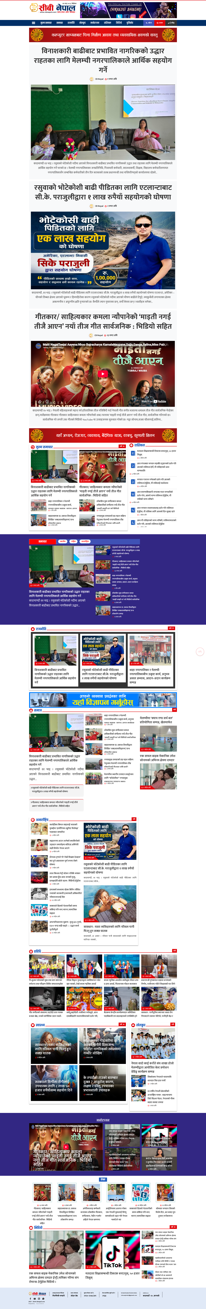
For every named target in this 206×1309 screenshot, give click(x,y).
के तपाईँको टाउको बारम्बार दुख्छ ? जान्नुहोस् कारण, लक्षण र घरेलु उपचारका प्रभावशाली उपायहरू (100, 1084)
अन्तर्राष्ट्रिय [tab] (85, 541)
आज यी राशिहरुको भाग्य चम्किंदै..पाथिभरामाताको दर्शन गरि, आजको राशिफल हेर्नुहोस (156, 524)
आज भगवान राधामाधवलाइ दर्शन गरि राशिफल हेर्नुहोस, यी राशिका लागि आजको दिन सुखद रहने (156, 511)
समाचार (60, 23)
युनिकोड (130, 23)
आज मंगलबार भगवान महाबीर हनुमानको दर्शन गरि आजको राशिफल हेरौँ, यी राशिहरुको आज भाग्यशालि (154, 468)
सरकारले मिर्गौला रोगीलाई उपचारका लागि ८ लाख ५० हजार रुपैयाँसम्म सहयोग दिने (53, 1086)
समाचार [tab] (43, 541)
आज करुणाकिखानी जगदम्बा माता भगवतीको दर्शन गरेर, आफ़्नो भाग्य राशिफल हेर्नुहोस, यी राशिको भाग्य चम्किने (152, 497)
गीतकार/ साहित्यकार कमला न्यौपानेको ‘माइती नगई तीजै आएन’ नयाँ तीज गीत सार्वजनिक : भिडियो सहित (103, 322)
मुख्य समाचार (46, 23)
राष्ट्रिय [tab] (73, 541)
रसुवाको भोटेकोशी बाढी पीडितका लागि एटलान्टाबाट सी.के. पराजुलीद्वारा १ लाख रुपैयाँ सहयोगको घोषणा (103, 192)
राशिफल (107, 23)
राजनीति (71, 23)
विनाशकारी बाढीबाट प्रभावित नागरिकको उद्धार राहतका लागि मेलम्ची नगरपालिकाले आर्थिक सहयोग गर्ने (103, 60)
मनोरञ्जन (94, 23)
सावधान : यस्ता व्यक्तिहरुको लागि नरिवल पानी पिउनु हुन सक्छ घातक (53, 1049)
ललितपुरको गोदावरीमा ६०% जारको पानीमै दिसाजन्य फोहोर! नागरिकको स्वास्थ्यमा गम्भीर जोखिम (102, 1047)
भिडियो (119, 23)
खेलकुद (82, 23)
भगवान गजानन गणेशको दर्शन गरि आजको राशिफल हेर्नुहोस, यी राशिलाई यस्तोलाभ (153, 483)
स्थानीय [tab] (62, 541)
